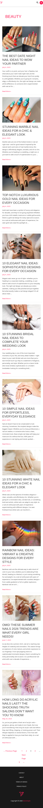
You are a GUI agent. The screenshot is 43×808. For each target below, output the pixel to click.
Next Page (24, 755)
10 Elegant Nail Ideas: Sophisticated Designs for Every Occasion (21, 267)
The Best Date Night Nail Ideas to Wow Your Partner (18, 59)
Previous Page (10, 751)
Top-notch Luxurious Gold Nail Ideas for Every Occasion (20, 198)
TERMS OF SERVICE (21, 782)
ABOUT (21, 777)
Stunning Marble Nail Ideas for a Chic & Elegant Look (20, 130)
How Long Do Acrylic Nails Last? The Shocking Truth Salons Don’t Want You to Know (20, 707)
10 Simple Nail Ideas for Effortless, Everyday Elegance (19, 412)
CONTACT (21, 773)
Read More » (6, 91)
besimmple (26, 801)
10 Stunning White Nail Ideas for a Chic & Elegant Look (21, 483)
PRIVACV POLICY (21, 786)
